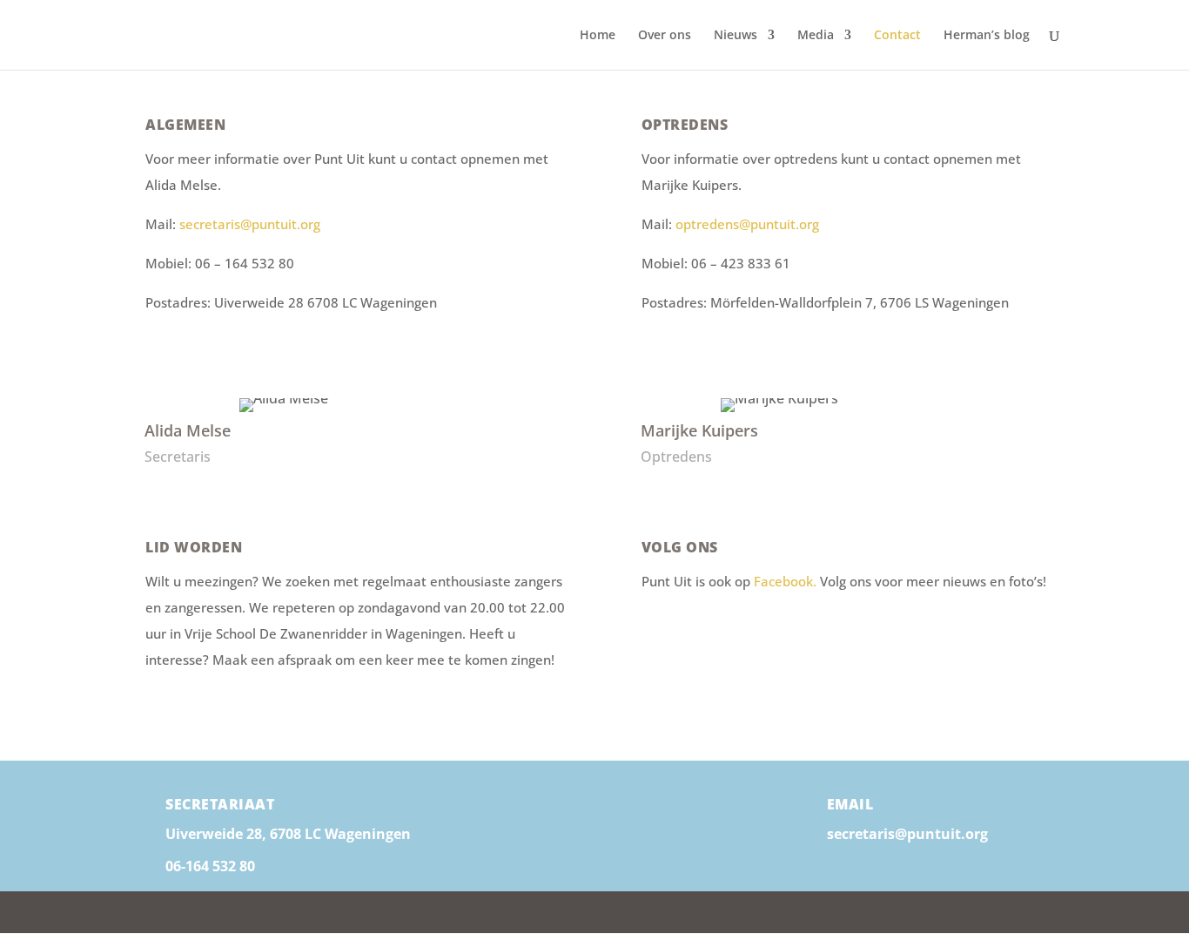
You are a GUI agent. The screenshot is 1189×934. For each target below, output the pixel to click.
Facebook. (787, 581)
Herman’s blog (987, 36)
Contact (897, 36)
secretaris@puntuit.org (249, 224)
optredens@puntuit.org (747, 224)
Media (815, 36)
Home (597, 36)
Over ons (664, 36)
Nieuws (735, 36)
